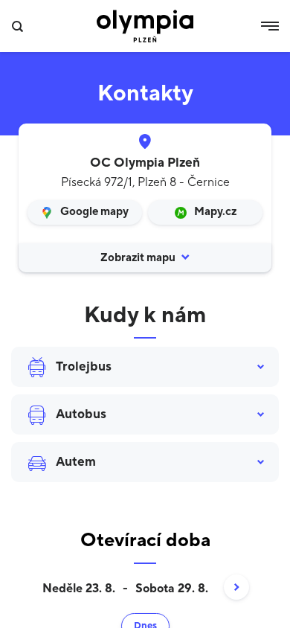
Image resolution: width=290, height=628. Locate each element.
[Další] (229, 588)
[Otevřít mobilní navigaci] (270, 26)
